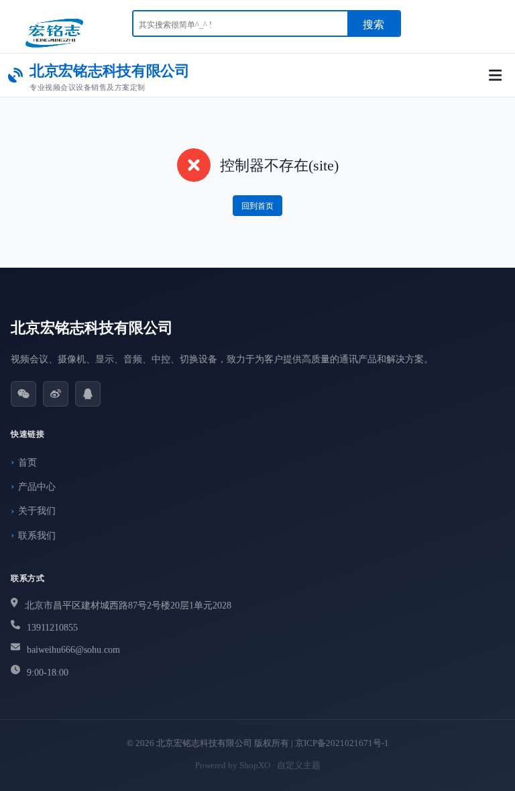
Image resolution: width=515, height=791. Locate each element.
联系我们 (37, 536)
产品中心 (37, 487)
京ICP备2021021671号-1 (342, 743)
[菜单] (495, 75)
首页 (27, 463)
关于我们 (37, 511)
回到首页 (257, 206)
